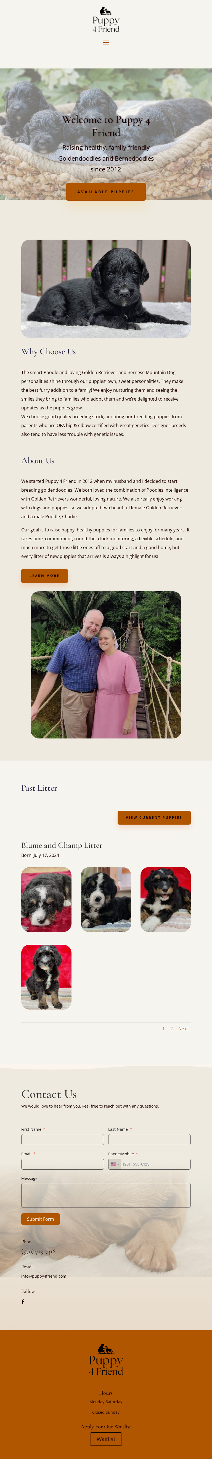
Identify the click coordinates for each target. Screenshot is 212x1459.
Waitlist (106, 1439)
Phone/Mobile (121, 1153)
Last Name (118, 1129)
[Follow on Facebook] (22, 1301)
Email (26, 1153)
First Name (31, 1129)
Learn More (45, 575)
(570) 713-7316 (38, 1251)
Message (29, 1178)
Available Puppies (106, 191)
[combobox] (114, 1164)
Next (183, 1029)
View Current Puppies (154, 817)
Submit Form (40, 1219)
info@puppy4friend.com (43, 1276)
